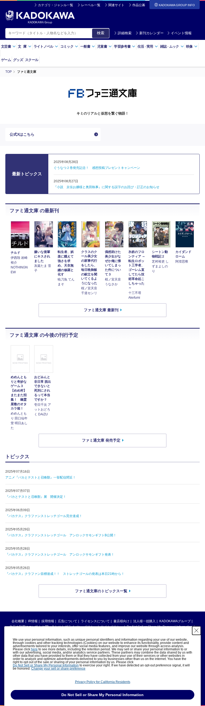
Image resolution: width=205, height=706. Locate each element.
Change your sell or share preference (58, 668)
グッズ (18, 60)
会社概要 (17, 621)
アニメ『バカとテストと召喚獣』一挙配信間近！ (40, 477)
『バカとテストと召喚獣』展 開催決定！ (35, 497)
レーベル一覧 (90, 5)
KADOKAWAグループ (175, 621)
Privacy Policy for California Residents (102, 682)
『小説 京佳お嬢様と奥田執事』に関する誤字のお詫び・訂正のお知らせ (106, 187)
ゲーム (6, 60)
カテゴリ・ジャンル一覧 (55, 5)
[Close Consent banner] (196, 630)
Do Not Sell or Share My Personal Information (46, 665)
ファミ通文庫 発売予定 (101, 440)
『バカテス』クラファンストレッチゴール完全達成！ (43, 516)
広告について (67, 621)
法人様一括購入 (144, 621)
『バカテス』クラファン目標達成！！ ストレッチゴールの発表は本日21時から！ (64, 574)
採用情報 (47, 621)
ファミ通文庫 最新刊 (101, 310)
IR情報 (33, 621)
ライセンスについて (95, 621)
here (34, 649)
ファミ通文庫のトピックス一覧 (101, 591)
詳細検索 (125, 33)
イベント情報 (181, 33)
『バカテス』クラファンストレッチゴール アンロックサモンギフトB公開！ (60, 535)
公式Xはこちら (22, 134)
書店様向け (121, 621)
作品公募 (138, 5)
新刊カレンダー (151, 33)
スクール (31, 60)
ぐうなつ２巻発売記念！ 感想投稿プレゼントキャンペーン (97, 168)
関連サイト (116, 5)
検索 (100, 33)
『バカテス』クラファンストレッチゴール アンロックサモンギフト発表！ (59, 554)
